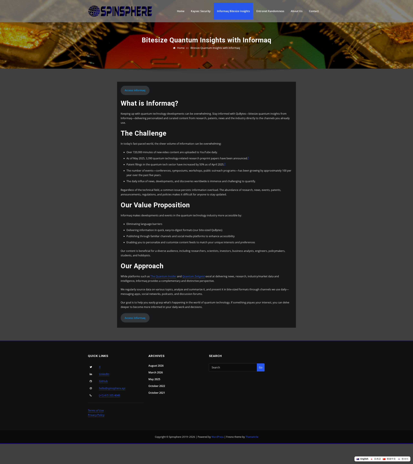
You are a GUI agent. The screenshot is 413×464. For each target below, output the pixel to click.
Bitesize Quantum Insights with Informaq (215, 48)
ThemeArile (252, 436)
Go (260, 367)
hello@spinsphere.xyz (112, 388)
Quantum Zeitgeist (193, 276)
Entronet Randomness (270, 11)
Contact (314, 11)
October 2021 (156, 393)
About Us (296, 11)
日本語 (377, 458)
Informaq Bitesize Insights (233, 11)
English (364, 458)
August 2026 (156, 365)
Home (181, 11)
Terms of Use (96, 410)
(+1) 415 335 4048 (109, 395)
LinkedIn (104, 374)
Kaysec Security (201, 11)
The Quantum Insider (163, 276)
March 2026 (155, 372)
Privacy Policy (96, 415)
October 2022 (156, 386)
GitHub (103, 381)
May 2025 (154, 379)
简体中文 (391, 458)
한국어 (404, 458)
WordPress (218, 436)
